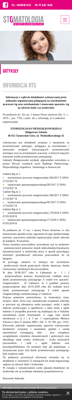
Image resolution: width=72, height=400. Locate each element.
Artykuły (10, 71)
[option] (36, 45)
